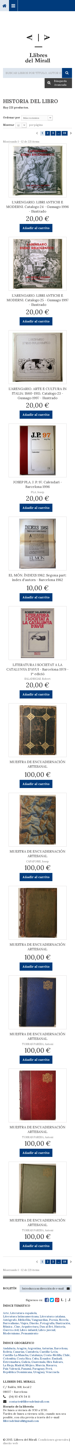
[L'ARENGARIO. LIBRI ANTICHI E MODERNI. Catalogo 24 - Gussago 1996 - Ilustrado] (38, 170)
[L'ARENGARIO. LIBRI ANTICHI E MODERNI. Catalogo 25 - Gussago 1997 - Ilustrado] (38, 264)
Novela (63, 1320)
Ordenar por (11, 117)
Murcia (40, 1365)
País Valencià (11, 1368)
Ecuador (45, 1358)
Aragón (21, 1348)
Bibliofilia (24, 1320)
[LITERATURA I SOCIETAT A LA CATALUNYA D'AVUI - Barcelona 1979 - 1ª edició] (38, 633)
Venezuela (52, 1372)
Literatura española (23, 1313)
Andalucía (9, 1348)
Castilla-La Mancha (15, 1355)
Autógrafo (10, 1320)
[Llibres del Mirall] (37, 46)
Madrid (19, 1365)
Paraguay (38, 1368)
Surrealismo (11, 1323)
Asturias (47, 1348)
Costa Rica (24, 1358)
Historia (59, 1326)
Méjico (29, 1365)
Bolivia (7, 1351)
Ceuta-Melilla (53, 1355)
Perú (49, 1368)
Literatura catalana (52, 1316)
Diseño (34, 1323)
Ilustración (63, 1323)
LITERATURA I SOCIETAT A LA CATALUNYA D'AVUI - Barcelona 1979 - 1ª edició (37, 669)
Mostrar (8, 125)
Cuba (35, 1358)
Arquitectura (29, 1326)
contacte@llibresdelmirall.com (29, 1401)
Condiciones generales (53, 1439)
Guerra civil (11, 1330)
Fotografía (47, 1323)
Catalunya (36, 1355)
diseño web (10, 1443)
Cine (17, 1326)
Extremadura (11, 1362)
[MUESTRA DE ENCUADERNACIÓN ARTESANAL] (38, 730)
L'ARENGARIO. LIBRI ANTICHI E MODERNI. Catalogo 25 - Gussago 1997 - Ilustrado (38, 300)
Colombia (9, 1358)
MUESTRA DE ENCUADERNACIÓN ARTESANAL (37, 764)
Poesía (53, 1320)
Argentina (34, 1348)
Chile (66, 1355)
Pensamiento (29, 1333)
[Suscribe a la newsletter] (68, 1288)
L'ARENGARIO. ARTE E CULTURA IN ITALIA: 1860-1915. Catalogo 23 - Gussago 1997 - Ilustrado (38, 393)
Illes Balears (55, 1362)
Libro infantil (28, 1330)
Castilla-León (49, 1351)
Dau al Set (46, 1326)
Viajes (24, 1323)
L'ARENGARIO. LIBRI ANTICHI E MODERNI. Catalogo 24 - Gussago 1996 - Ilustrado (37, 207)
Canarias (18, 1351)
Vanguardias (40, 1320)
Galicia (25, 1362)
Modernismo (11, 1333)
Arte (6, 1313)
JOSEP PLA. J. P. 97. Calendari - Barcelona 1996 (37, 484)
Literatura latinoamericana (21, 1316)
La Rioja (8, 1365)
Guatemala (38, 1362)
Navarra (51, 1365)
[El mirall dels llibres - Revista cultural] (65, 1300)
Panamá (26, 1368)
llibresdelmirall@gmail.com (21, 1421)
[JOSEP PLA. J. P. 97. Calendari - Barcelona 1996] (38, 450)
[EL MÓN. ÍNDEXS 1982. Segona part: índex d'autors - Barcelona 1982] (38, 543)
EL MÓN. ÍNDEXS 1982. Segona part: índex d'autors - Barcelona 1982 (37, 577)
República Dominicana (17, 1372)
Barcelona (60, 1348)
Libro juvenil (46, 1330)
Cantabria (32, 1351)
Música (8, 1326)
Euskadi (57, 1358)
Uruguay (39, 1372)
